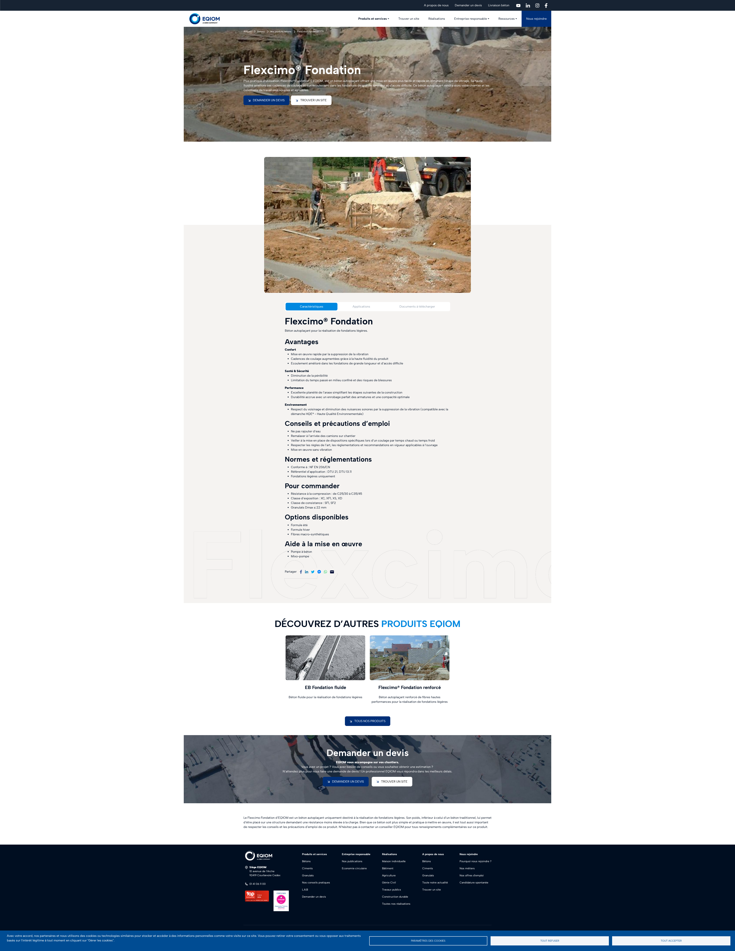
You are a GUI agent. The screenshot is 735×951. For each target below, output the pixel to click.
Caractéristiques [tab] (311, 306)
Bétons (261, 31)
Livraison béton (498, 5)
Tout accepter (671, 940)
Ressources (506, 18)
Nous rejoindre (536, 18)
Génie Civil (389, 882)
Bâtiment (387, 868)
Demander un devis (468, 5)
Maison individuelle (394, 861)
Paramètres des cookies (428, 940)
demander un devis (348, 781)
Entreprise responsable (470, 18)
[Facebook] (301, 571)
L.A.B (305, 889)
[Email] (332, 571)
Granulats (308, 875)
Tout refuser (549, 940)
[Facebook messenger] (319, 571)
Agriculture (389, 875)
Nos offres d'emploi (472, 875)
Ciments (307, 868)
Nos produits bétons (280, 31)
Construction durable (395, 896)
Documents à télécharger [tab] (417, 306)
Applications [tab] (361, 306)
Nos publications (352, 861)
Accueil (247, 31)
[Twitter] (312, 571)
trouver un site (394, 781)
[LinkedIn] (306, 571)
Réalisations (436, 18)
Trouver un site (408, 18)
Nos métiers (467, 868)
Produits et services (372, 18)
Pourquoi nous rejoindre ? (476, 861)
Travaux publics (391, 889)
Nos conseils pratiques (316, 882)
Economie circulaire (354, 868)
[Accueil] (206, 18)
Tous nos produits (369, 721)
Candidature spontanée (474, 882)
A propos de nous (436, 5)
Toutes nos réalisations (396, 903)
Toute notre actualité (435, 882)
